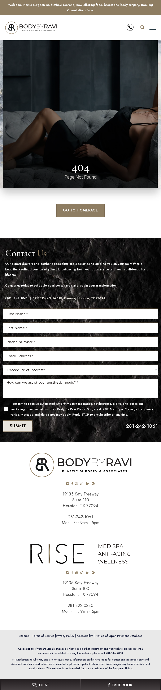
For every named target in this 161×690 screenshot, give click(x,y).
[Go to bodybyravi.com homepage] (42, 28)
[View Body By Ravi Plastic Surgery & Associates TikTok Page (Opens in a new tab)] (81, 484)
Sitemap (24, 636)
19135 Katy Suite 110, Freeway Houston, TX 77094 (69, 298)
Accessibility (85, 636)
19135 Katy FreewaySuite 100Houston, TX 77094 (80, 589)
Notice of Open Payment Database (118, 636)
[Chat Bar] (80, 684)
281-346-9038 (114, 653)
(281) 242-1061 (16, 298)
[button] (152, 28)
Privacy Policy (65, 636)
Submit (18, 426)
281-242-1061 (142, 426)
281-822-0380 (80, 606)
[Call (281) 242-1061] (130, 27)
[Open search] (142, 28)
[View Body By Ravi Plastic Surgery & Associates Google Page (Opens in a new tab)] (93, 484)
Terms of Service (43, 636)
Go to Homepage (80, 210)
